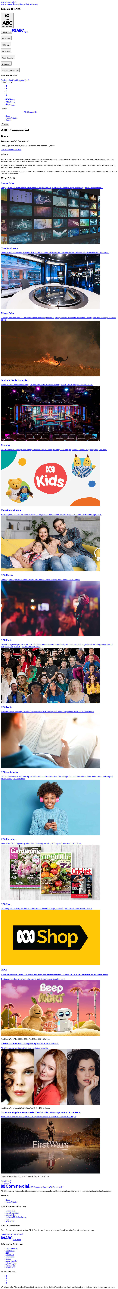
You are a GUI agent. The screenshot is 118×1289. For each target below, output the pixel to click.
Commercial (10, 1257)
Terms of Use (10, 1265)
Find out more (16, 150)
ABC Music (10, 1221)
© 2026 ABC (10, 1267)
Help (7, 1253)
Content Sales (11, 1211)
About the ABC (11, 1261)
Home (8, 116)
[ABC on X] (6, 93)
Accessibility (10, 1251)
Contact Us (10, 1255)
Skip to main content (8, 2)
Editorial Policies (12, 1249)
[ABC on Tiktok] (6, 95)
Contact (8, 120)
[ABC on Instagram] (6, 91)
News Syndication (12, 1213)
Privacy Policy (11, 1263)
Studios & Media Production (16, 1217)
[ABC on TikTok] (6, 1276)
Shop (7, 1219)
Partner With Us (11, 118)
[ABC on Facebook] (6, 86)
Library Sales (10, 1215)
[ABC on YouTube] (6, 89)
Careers (8, 1259)
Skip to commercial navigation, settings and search (19, 4)
